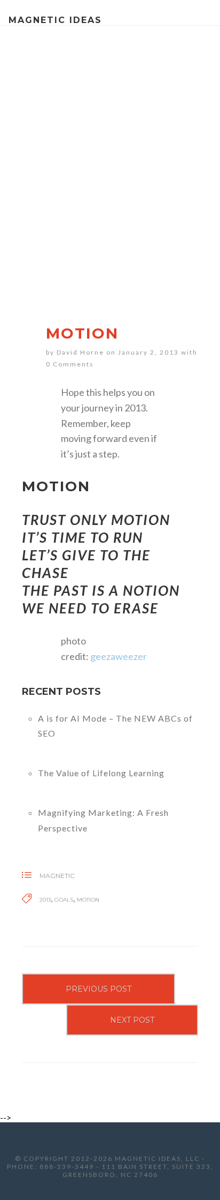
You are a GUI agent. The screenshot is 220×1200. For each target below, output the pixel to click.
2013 (45, 899)
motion (88, 899)
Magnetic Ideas (55, 20)
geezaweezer (118, 656)
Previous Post (98, 989)
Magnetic (57, 876)
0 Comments (70, 364)
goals (63, 899)
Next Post (132, 1020)
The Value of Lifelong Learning (101, 773)
